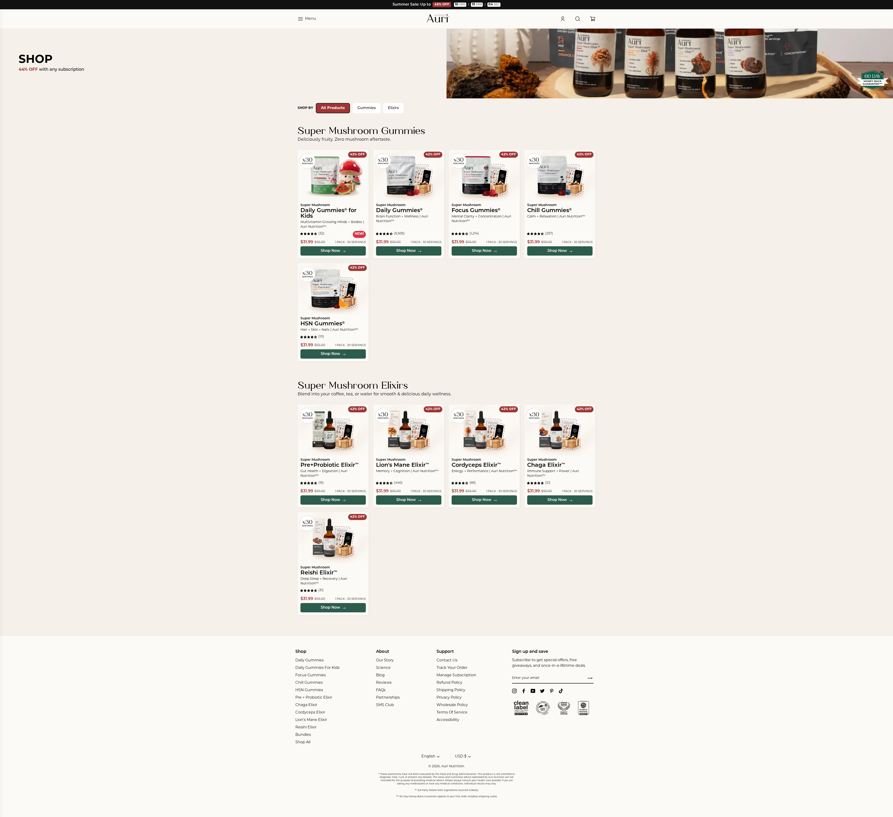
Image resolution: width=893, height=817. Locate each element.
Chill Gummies (309, 683)
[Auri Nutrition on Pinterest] (551, 691)
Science (383, 668)
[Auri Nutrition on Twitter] (542, 691)
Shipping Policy (451, 690)
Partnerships (388, 698)
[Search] (577, 19)
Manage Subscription (456, 675)
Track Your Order (452, 668)
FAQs (381, 690)
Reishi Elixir (306, 727)
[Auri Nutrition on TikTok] (561, 691)
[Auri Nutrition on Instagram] (514, 691)
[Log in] (563, 19)
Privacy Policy (449, 698)
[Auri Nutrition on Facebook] (523, 691)
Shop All (302, 742)
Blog (380, 675)
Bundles (303, 735)
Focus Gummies (310, 675)
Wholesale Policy (452, 705)
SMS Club (385, 705)
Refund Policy (449, 683)
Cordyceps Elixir (310, 712)
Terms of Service (452, 712)
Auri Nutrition (452, 766)
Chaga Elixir (306, 705)
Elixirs (393, 108)
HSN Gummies (309, 690)
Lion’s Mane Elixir (311, 720)
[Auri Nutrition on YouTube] (533, 691)
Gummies (366, 108)
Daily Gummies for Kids (317, 668)
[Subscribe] (589, 678)
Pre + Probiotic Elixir (313, 698)
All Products (333, 108)
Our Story (385, 660)
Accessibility (448, 720)
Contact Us (447, 660)
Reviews (384, 683)
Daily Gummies (309, 660)
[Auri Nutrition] (438, 19)
